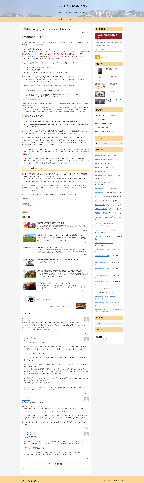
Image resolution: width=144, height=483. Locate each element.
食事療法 (26, 212)
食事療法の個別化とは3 (102, 249)
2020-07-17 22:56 (26, 400)
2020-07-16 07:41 (28, 340)
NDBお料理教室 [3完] (101, 127)
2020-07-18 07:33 (28, 435)
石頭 (96, 288)
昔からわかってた (100, 196)
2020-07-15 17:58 (26, 320)
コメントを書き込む (55, 464)
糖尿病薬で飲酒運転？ (101, 155)
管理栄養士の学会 (100, 188)
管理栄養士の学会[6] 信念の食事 (104, 175)
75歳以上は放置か (100, 119)
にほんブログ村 (27, 205)
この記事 (25, 42)
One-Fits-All (98, 163)
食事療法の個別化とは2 (102, 262)
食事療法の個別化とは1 (102, 275)
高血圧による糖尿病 (101, 209)
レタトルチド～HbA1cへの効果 (104, 217)
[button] (121, 50)
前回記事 (30, 56)
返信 (86, 334)
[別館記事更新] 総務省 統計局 (103, 123)
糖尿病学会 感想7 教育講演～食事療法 (106, 296)
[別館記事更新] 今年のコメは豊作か (105, 115)
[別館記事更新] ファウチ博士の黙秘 (105, 131)
